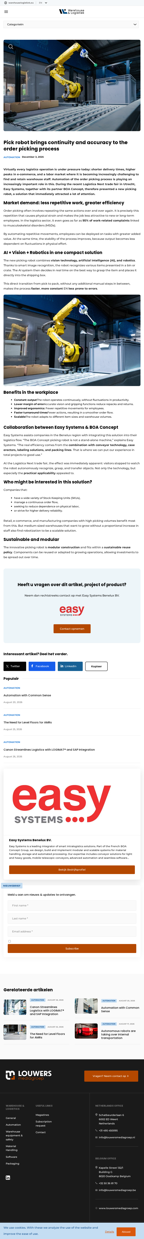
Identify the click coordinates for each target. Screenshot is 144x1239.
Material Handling (12, 1148)
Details (109, 1231)
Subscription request (44, 1123)
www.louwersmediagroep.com (118, 1208)
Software (11, 1156)
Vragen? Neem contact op (109, 1076)
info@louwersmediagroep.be (117, 1190)
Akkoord (126, 1232)
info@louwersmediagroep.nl (117, 1137)
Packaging (12, 1163)
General (11, 1118)
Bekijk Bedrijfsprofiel (72, 869)
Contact (41, 1132)
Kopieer (96, 666)
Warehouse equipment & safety (14, 1135)
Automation (12, 157)
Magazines (42, 1114)
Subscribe (72, 948)
